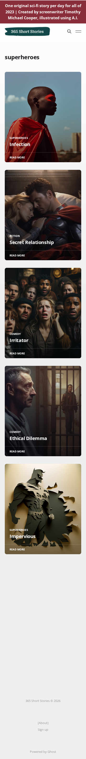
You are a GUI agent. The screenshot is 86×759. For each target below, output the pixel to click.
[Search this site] (69, 31)
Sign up (43, 729)
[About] (43, 723)
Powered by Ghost (43, 751)
